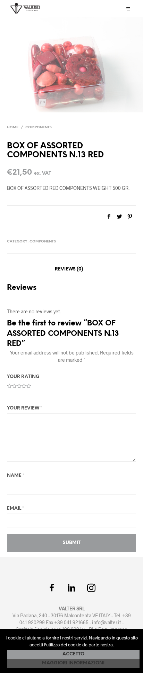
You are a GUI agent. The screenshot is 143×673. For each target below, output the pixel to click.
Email (15, 508)
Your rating (23, 377)
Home (12, 127)
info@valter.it (106, 622)
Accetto (73, 654)
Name (15, 475)
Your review (24, 408)
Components (38, 127)
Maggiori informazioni (73, 663)
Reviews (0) (69, 269)
